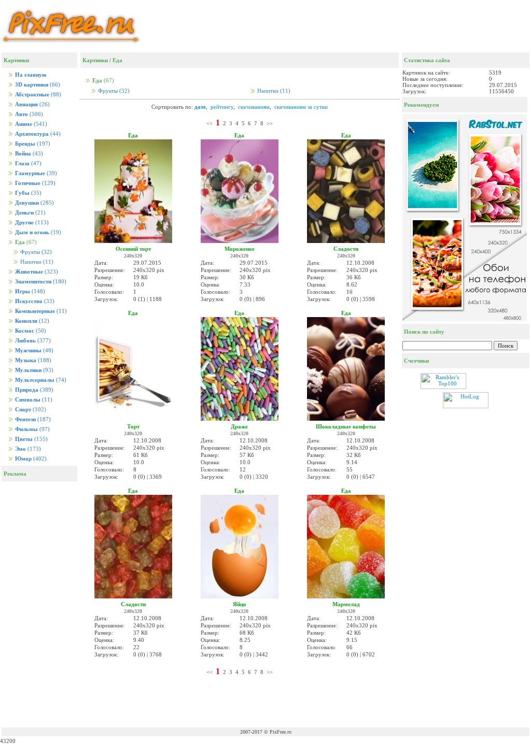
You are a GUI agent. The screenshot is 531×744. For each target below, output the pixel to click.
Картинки (95, 60)
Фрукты (35, 252)
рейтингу (222, 107)
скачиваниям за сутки (301, 107)
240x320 (133, 256)
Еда (117, 60)
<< (209, 123)
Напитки (36, 262)
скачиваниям (254, 107)
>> (270, 123)
